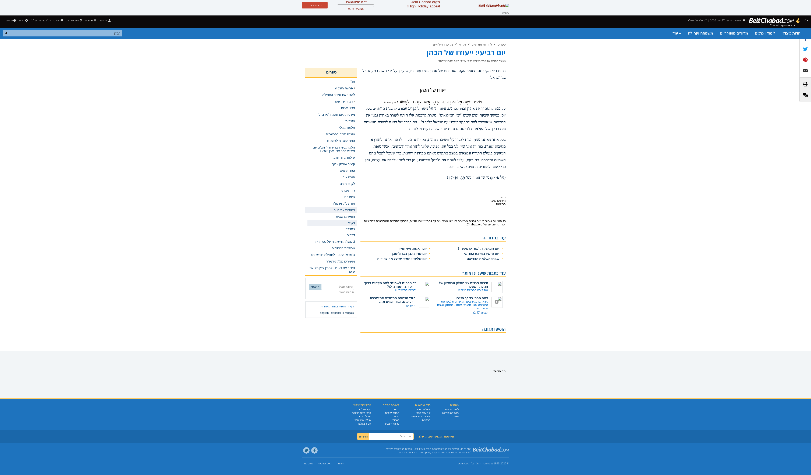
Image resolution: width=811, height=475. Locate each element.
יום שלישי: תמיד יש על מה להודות (402, 259)
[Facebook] (314, 450)
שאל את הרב (72, 20)
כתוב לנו (308, 463)
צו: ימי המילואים (443, 44)
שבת (396, 416)
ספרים (501, 44)
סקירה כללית (364, 409)
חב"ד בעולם (364, 423)
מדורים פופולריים (734, 33)
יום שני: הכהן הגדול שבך (409, 254)
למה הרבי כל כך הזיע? (472, 298)
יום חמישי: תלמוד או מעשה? (478, 248)
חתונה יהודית (392, 412)
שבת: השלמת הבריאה (483, 259)
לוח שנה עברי (423, 412)
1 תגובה (411, 306)
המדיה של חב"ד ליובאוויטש (472, 463)
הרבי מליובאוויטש (361, 412)
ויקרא (462, 44)
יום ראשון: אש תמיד (412, 248)
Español (336, 312)
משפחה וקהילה (700, 33)
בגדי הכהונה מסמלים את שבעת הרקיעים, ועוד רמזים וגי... (393, 299)
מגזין (456, 416)
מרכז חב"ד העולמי (395, 449)
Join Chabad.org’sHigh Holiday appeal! (423, 4)
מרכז (490, 463)
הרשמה (426, 420)
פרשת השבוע (392, 423)
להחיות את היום (482, 44)
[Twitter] (306, 450)
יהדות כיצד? (791, 33)
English (324, 312)
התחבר (103, 20)
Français (348, 312)
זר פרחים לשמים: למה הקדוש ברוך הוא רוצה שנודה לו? (390, 284)
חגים (396, 409)
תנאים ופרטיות (325, 463)
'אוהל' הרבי (365, 416)
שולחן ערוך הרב (363, 420)
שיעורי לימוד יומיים (420, 416)
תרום (21, 20)
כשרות (395, 420)
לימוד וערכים (765, 33)
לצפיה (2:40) (480, 312)
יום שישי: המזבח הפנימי (481, 254)
